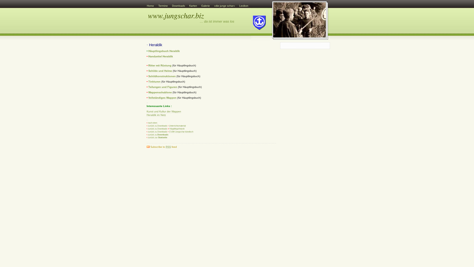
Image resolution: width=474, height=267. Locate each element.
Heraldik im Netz (156, 115)
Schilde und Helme (160, 71)
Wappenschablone (160, 92)
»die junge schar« (224, 5)
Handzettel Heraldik (160, 56)
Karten (193, 5)
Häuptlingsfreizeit (176, 129)
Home (150, 5)
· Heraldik (154, 45)
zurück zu (158, 135)
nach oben (152, 123)
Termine (163, 5)
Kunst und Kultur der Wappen (164, 111)
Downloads (178, 5)
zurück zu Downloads (157, 126)
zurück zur (157, 137)
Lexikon (243, 5)
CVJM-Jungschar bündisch (181, 132)
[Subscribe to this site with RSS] (154, 36)
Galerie (205, 5)
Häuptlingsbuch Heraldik (164, 51)
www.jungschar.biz (176, 15)
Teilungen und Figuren (163, 87)
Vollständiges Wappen (162, 97)
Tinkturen (154, 81)
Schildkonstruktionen (162, 76)
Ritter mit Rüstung (160, 65)
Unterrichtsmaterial (177, 126)
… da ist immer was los (217, 21)
